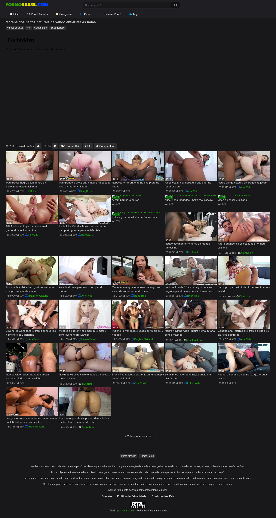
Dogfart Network (144, 339)
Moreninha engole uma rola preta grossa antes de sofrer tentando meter (136, 289)
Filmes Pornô (147, 456)
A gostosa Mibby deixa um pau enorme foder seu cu (188, 184)
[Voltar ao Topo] (263, 506)
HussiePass (88, 339)
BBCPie (32, 191)
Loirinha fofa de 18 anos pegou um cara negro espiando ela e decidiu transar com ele (189, 289)
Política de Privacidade (131, 496)
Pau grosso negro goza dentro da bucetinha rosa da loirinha (26, 184)
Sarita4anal (88, 427)
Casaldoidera (194, 339)
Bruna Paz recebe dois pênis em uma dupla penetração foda (138, 376)
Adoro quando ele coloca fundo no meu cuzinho (241, 245)
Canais (88, 14)
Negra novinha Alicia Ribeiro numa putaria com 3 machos (190, 332)
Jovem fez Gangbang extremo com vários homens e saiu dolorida (31, 332)
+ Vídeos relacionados (138, 436)
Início (16, 14)
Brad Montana (36, 426)
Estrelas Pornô (112, 14)
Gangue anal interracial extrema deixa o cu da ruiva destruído (243, 332)
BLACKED (87, 234)
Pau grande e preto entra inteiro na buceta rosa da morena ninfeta (84, 184)
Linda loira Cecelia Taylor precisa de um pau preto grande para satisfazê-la (82, 228)
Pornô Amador (39, 14)
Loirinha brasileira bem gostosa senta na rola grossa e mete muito (30, 289)
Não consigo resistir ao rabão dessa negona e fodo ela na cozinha (27, 376)
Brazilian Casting (38, 295)
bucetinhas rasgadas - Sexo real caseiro (189, 199)
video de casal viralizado (232, 199)
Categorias (65, 14)
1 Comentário (72, 146)
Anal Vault (140, 382)
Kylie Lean (245, 296)
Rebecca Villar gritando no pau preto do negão (135, 184)
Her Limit (192, 252)
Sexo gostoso (58, 27)
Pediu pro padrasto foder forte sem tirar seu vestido (244, 289)
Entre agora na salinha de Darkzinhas (134, 217)
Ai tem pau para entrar (125, 199)
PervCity (33, 234)
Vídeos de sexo (15, 27)
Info (88, 146)
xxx (28, 27)
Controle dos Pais (163, 496)
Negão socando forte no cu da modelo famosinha (187, 245)
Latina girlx (193, 382)
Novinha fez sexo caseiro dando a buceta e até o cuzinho (84, 376)
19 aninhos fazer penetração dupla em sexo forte (188, 376)
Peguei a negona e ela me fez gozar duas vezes (243, 376)
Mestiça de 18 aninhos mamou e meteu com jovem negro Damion (82, 332)
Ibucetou (86, 383)
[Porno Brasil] (27, 5)
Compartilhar (107, 146)
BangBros (86, 191)
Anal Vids (192, 191)
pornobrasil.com (126, 510)
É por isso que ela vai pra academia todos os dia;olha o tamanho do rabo (84, 420)
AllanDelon (246, 252)
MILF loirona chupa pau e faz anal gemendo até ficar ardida (26, 228)
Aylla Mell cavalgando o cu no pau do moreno (81, 289)
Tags (135, 14)
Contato (107, 496)
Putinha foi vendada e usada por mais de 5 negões (137, 332)
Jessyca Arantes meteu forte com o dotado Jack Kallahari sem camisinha (31, 420)
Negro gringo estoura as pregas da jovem (242, 182)
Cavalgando (40, 27)
